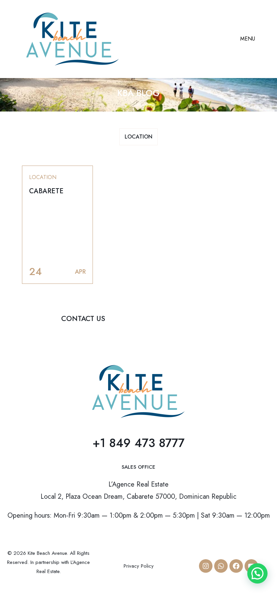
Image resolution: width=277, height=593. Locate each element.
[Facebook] (236, 566)
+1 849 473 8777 (138, 443)
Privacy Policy (139, 566)
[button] (257, 573)
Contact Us (83, 319)
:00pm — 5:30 (165, 515)
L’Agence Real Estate (138, 484)
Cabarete (46, 191)
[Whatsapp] (221, 566)
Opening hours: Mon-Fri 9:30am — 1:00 (65, 515)
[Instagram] (205, 566)
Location (138, 137)
